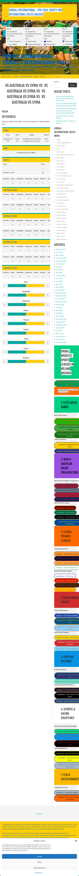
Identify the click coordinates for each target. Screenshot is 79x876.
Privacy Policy (61, 146)
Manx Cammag (61, 239)
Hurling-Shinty (61, 194)
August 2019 (60, 328)
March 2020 (60, 316)
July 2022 (59, 267)
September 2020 (61, 301)
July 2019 (59, 330)
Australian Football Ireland (65, 155)
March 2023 (60, 255)
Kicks (13, 179)
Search (56, 82)
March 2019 (60, 333)
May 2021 (59, 284)
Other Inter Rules (62, 209)
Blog (8, 76)
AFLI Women (61, 164)
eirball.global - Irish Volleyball (65, 512)
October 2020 (60, 299)
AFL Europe (60, 182)
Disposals (28, 179)
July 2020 (59, 307)
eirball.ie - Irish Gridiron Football (66, 486)
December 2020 (61, 293)
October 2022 (60, 264)
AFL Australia (61, 179)
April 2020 (59, 313)
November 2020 (61, 296)
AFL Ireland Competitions (65, 185)
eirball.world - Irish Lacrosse (65, 508)
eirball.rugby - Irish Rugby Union (66, 581)
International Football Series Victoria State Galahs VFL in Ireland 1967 (65, 98)
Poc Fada (15, 76)
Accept (39, 856)
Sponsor (71, 56)
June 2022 (59, 270)
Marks (36, 179)
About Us (43, 76)
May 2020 (59, 310)
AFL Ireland (60, 152)
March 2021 (60, 287)
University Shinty (62, 227)
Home (3, 76)
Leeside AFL (60, 167)
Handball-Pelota (62, 197)
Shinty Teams (61, 221)
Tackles (50, 179)
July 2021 (59, 278)
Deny (39, 862)
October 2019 (60, 322)
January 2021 (60, 290)
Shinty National (61, 218)
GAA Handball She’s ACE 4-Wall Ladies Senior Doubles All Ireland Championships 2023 (66, 111)
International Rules (26, 76)
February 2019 (60, 336)
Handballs (19, 179)
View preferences (39, 868)
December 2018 (61, 342)
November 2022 (61, 261)
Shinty (36, 76)
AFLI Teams (60, 158)
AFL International (62, 173)
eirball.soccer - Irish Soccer (65, 576)
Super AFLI (60, 161)
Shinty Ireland (61, 212)
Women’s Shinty (62, 224)
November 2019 (61, 319)
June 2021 (59, 281)
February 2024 (60, 249)
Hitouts (42, 179)
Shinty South (61, 236)
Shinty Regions (61, 230)
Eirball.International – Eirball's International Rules (36, 59)
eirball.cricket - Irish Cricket (65, 590)
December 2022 (61, 258)
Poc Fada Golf (61, 206)
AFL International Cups (64, 176)
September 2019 (61, 325)
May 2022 (59, 272)
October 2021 (60, 275)
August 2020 (60, 304)
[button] (76, 841)
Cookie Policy (38, 872)
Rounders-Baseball (63, 200)
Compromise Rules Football (65, 191)
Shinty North (61, 233)
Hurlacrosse (60, 203)
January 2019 (60, 339)
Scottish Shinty (61, 215)
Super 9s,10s (61, 170)
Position (6, 179)
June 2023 (59, 252)
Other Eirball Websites (64, 143)
